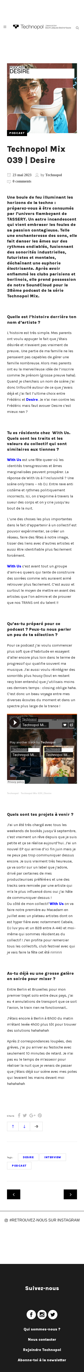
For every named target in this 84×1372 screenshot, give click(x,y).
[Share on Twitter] (25, 1115)
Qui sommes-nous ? (42, 1329)
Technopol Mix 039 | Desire (36, 793)
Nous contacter (42, 1339)
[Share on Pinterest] (40, 1115)
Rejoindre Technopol (42, 1349)
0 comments (22, 181)
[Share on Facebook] (19, 1115)
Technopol (53, 175)
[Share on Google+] (32, 1115)
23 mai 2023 (22, 175)
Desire (32, 399)
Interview (52, 1157)
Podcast (19, 1165)
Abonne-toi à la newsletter (42, 1360)
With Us (14, 459)
